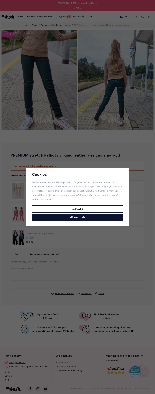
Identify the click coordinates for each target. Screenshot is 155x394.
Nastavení (78, 209)
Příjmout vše (77, 217)
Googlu (60, 190)
